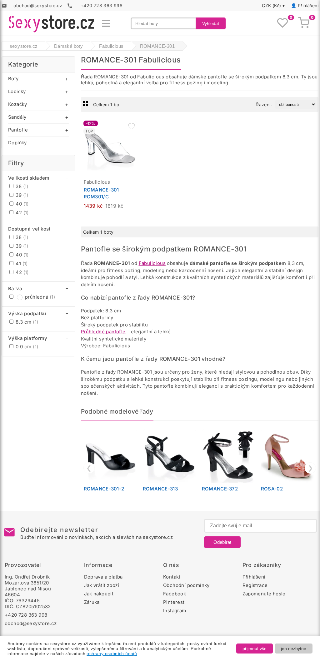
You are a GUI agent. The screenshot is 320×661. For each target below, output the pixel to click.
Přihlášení (308, 5)
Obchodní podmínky (186, 585)
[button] (131, 126)
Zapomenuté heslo (264, 594)
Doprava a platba (103, 577)
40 (21, 204)
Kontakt (172, 577)
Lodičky (17, 91)
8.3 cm (26, 322)
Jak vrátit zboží (101, 585)
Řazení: (264, 104)
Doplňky (17, 143)
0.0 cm (26, 347)
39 (21, 195)
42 (21, 213)
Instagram (174, 611)
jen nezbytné (293, 648)
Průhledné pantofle (103, 332)
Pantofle (18, 130)
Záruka (92, 602)
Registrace (255, 585)
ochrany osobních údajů (112, 653)
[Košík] (303, 23)
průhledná (40, 297)
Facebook (174, 594)
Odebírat (222, 542)
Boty (13, 79)
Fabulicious (152, 263)
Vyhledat (210, 23)
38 (21, 186)
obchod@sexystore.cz (31, 623)
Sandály (17, 117)
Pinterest (174, 602)
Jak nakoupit (99, 594)
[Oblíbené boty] (282, 23)
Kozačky (17, 104)
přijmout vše (254, 648)
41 (21, 263)
